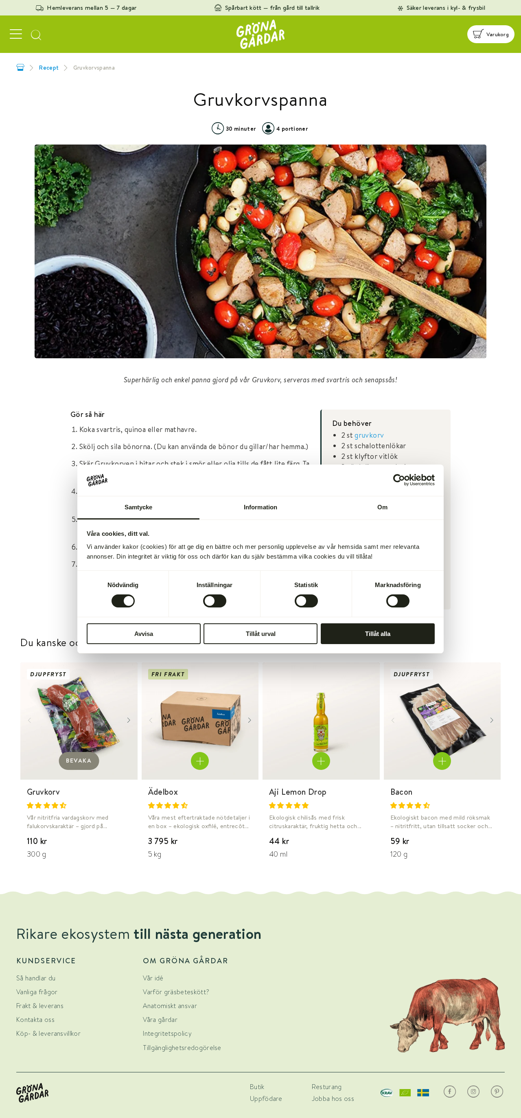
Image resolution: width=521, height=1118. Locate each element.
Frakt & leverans (39, 1006)
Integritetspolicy (167, 1033)
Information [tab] (260, 507)
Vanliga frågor (36, 992)
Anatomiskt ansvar (170, 1006)
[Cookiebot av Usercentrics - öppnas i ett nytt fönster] (399, 480)
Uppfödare (266, 1098)
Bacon (401, 791)
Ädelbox (163, 791)
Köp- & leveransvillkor (48, 1033)
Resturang (327, 1087)
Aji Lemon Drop (298, 791)
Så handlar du (35, 978)
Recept (49, 67)
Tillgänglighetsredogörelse (182, 1047)
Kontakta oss (35, 1019)
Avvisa (143, 633)
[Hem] (20, 67)
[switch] (214, 600)
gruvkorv (369, 435)
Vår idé (153, 978)
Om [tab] (382, 507)
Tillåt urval (261, 633)
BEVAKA (79, 760)
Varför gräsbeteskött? (176, 992)
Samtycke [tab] (139, 507)
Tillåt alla (377, 633)
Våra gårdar (160, 1019)
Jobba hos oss (333, 1098)
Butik (257, 1087)
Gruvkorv (43, 791)
